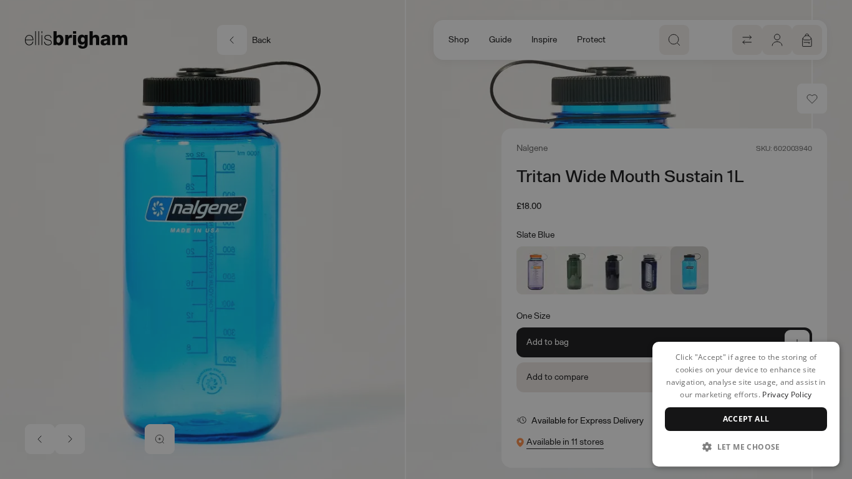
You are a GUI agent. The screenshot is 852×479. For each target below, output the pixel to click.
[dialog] (746, 404)
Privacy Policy (786, 394)
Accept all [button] (746, 419)
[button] (746, 446)
